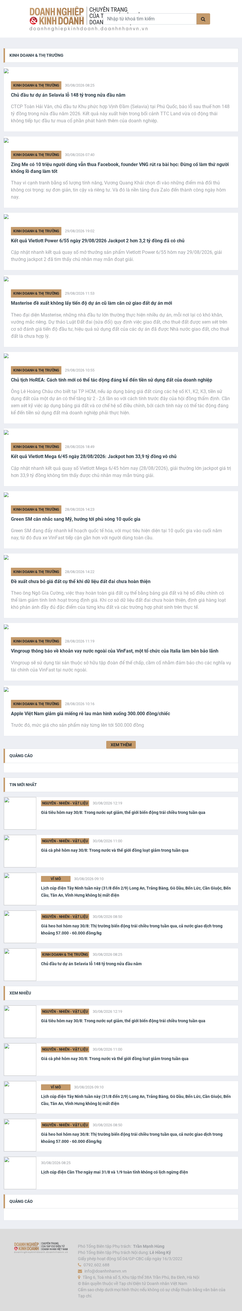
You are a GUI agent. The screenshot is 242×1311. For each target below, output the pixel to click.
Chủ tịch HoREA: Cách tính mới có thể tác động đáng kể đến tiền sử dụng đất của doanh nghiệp (111, 380)
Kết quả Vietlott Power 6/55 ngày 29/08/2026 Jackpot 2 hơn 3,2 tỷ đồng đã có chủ (97, 241)
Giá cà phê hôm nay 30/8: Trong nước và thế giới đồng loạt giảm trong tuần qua (115, 850)
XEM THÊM (121, 744)
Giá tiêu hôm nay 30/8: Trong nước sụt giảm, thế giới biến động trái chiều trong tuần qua (123, 812)
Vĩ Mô (56, 879)
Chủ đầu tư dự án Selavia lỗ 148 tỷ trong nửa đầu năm (68, 95)
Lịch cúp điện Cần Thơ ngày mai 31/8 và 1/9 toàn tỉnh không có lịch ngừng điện (114, 1172)
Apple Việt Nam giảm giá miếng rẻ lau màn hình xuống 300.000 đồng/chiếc (90, 713)
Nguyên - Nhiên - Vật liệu (65, 803)
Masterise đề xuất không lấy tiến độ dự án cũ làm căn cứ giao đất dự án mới (91, 303)
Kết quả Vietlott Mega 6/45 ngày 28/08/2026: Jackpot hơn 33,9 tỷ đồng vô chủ (93, 456)
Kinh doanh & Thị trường (36, 85)
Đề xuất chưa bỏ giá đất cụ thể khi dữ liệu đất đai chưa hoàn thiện (81, 581)
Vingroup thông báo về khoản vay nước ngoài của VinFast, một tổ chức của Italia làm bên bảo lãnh (114, 651)
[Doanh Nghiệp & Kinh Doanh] (62, 19)
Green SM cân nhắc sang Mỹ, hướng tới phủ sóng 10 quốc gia (75, 519)
